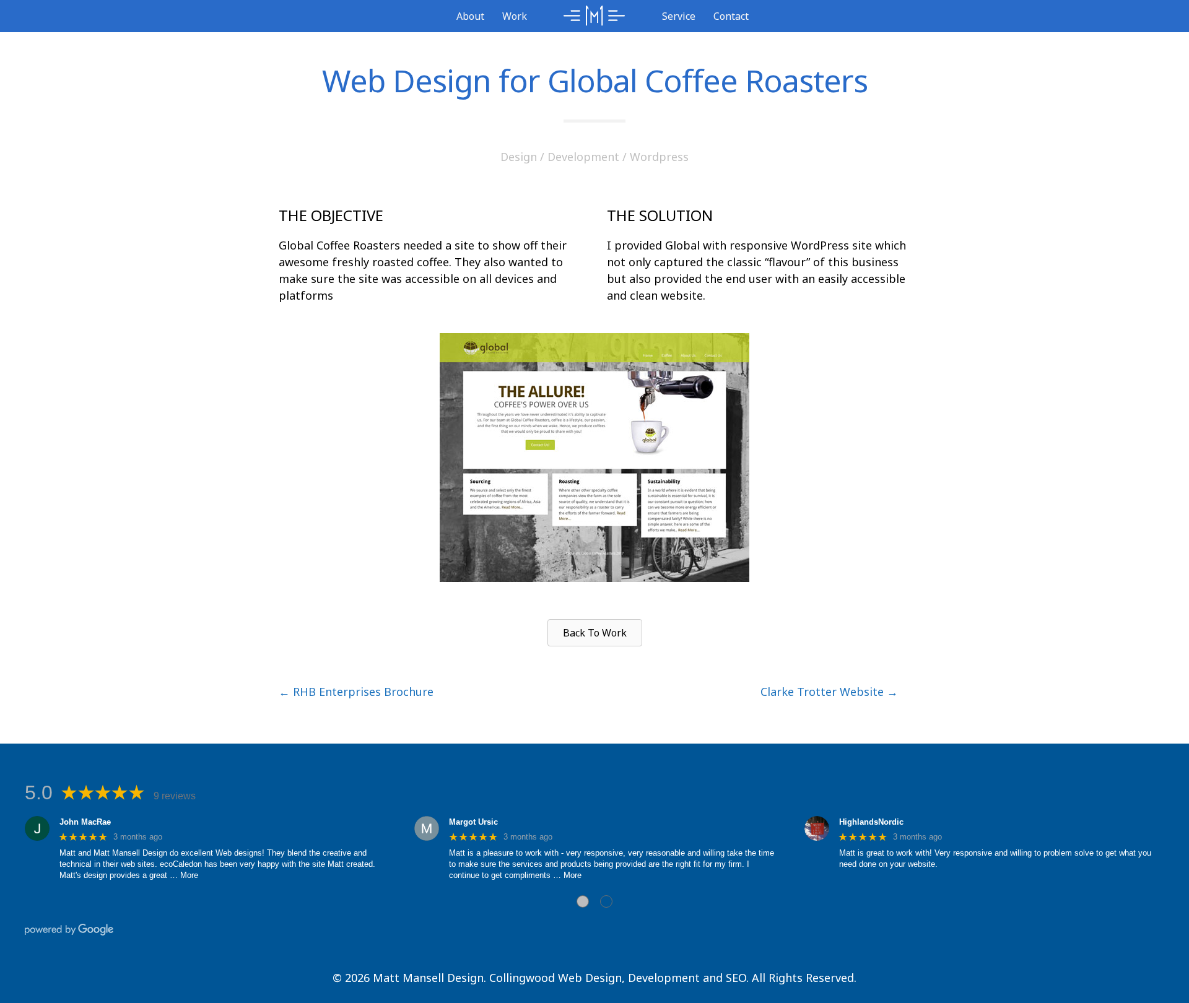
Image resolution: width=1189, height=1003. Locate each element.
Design (518, 156)
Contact (731, 16)
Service (678, 16)
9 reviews (175, 796)
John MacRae (85, 822)
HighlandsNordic (871, 822)
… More (184, 875)
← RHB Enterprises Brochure (356, 691)
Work (514, 16)
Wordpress (659, 156)
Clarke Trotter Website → (829, 691)
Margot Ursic (473, 822)
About (470, 16)
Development (583, 156)
